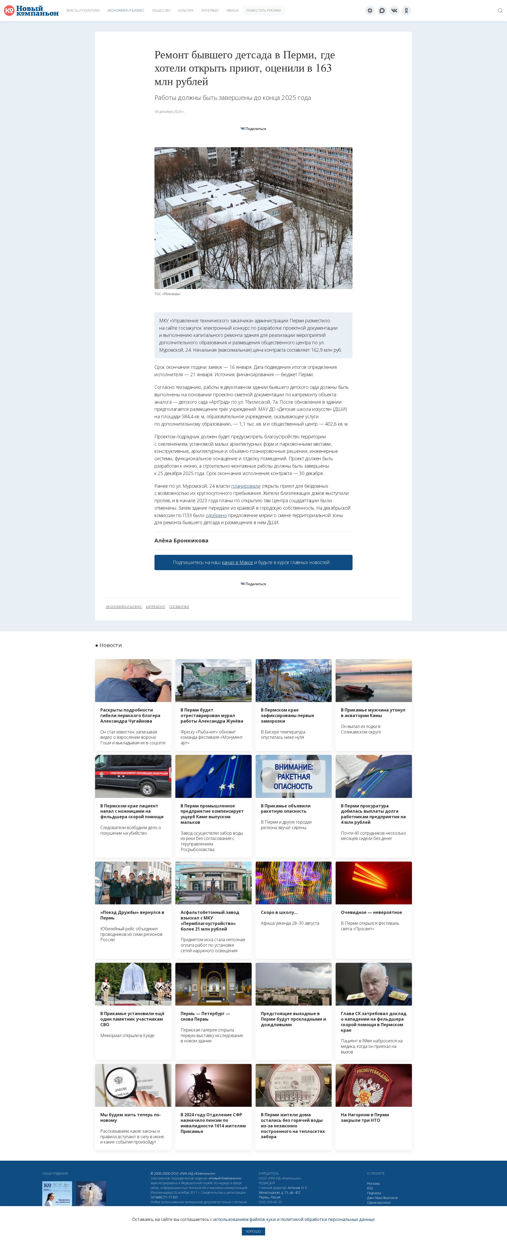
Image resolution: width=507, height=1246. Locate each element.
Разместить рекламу (263, 10)
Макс (378, 1198)
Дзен (370, 1198)
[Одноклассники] (406, 10)
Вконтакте (390, 1198)
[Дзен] (370, 10)
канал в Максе (237, 562)
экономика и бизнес (124, 607)
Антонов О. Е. (298, 1187)
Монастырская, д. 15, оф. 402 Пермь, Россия (280, 1194)
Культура (185, 10)
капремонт (155, 607)
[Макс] (382, 10)
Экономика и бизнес (125, 10)
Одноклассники (379, 1202)
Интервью (210, 10)
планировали (245, 486)
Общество (161, 10)
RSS (370, 1188)
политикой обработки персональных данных (327, 1219)
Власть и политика (83, 10)
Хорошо (253, 1231)
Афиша (232, 10)
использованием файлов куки (244, 1219)
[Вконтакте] (394, 10)
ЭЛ (164, 1197)
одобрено (216, 515)
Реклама (373, 1183)
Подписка (374, 1193)
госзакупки (179, 607)
